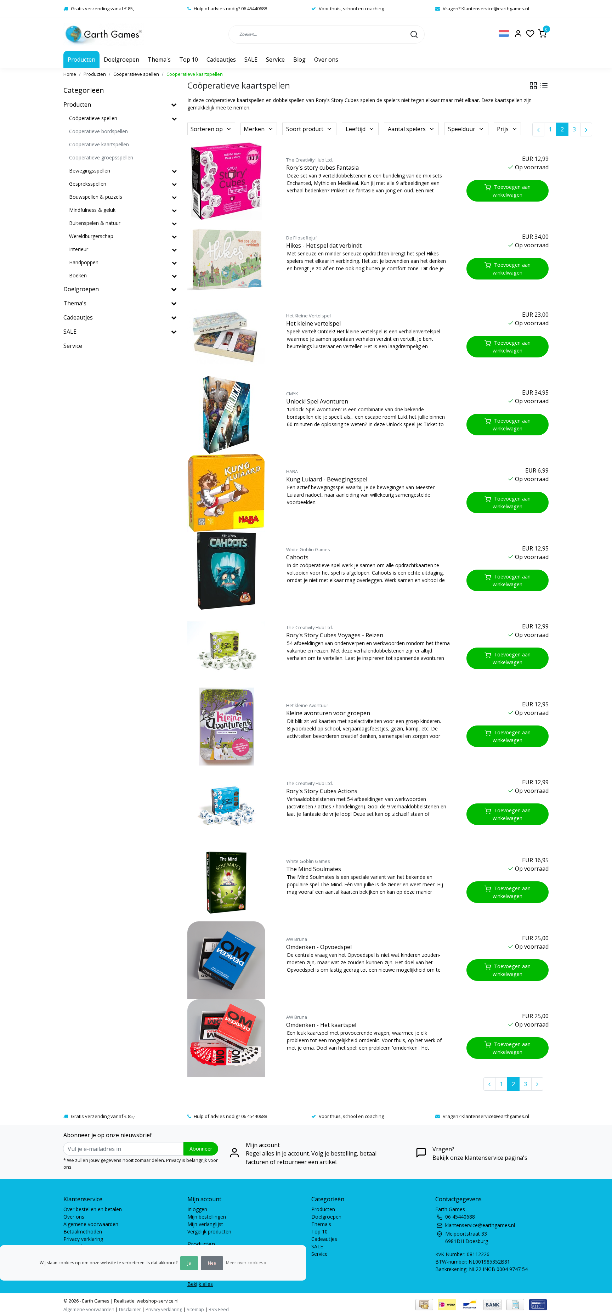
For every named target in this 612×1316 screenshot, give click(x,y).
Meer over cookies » (246, 1263)
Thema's (159, 59)
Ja (189, 1263)
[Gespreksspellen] (174, 184)
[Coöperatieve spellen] (174, 118)
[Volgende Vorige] (586, 129)
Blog (299, 59)
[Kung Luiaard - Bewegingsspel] (228, 493)
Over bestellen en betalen (92, 1209)
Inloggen (197, 1209)
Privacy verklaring (83, 1239)
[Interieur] (174, 249)
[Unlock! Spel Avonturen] (228, 415)
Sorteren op (207, 129)
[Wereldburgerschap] (174, 236)
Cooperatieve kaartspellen (194, 74)
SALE (250, 59)
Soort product (304, 129)
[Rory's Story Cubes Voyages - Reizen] (228, 649)
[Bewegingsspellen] (174, 171)
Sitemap (195, 1309)
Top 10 (188, 59)
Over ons (326, 59)
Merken (254, 129)
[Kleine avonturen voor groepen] (228, 727)
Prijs (503, 129)
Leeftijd (356, 129)
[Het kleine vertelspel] (228, 337)
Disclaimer (130, 1309)
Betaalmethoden (82, 1231)
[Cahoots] (228, 571)
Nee (212, 1263)
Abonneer (200, 1148)
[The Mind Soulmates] (228, 882)
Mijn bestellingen (206, 1216)
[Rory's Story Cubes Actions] (228, 804)
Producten (81, 59)
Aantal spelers (407, 129)
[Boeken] (174, 275)
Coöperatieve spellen (136, 74)
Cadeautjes (221, 59)
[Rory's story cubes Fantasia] (228, 181)
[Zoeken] (414, 34)
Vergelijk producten (209, 1231)
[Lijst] (544, 85)
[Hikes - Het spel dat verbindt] (228, 259)
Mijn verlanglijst (205, 1224)
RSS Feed (219, 1309)
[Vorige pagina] (538, 129)
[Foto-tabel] (533, 85)
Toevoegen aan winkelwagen (512, 190)
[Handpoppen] (174, 262)
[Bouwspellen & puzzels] (174, 197)
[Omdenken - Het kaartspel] (228, 1038)
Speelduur (461, 129)
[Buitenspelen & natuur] (174, 223)
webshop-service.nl (157, 1301)
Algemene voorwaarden (90, 1224)
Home (69, 74)
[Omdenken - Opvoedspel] (228, 960)
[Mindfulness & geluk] (174, 210)
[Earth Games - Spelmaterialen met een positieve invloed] (103, 34)
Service (275, 59)
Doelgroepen (121, 59)
